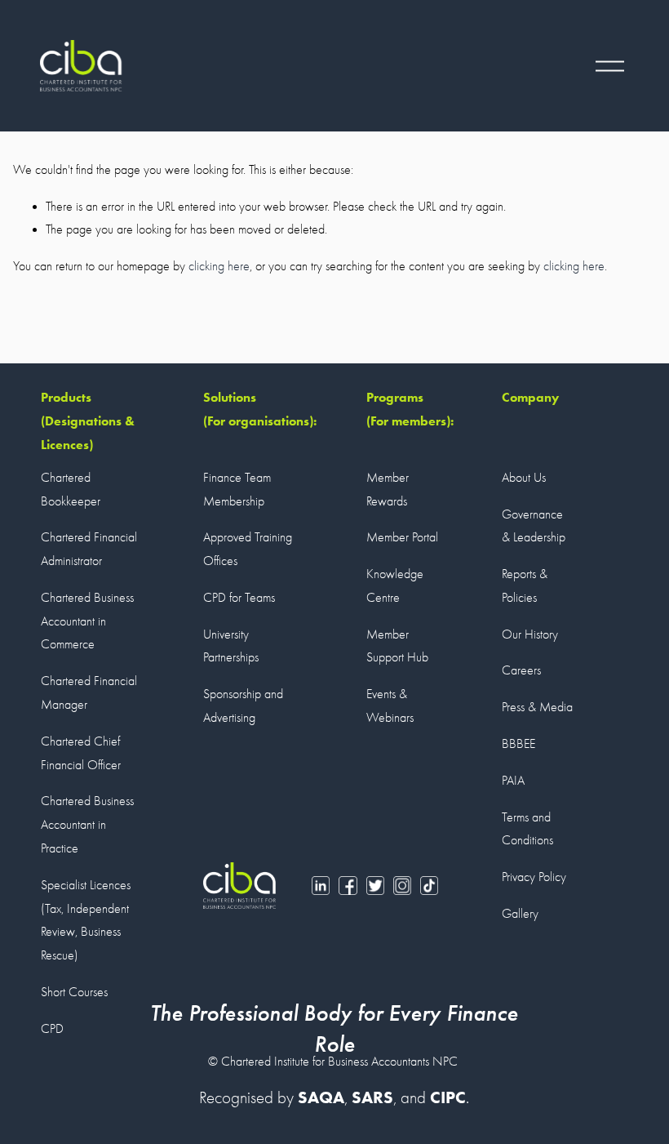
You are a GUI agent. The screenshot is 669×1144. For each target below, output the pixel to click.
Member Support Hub (397, 646)
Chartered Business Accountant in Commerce (87, 621)
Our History (530, 634)
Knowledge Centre (394, 586)
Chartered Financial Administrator (89, 549)
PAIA (513, 780)
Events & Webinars (390, 706)
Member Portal (402, 537)
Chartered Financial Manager (89, 693)
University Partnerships (231, 646)
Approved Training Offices (247, 549)
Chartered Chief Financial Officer (81, 753)
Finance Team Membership (237, 489)
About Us (524, 477)
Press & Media (537, 707)
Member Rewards (387, 489)
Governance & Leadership (533, 526)
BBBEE (518, 744)
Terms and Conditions (527, 829)
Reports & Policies (524, 586)
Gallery (520, 913)
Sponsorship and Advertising (243, 706)
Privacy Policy (534, 877)
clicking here (219, 266)
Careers (521, 670)
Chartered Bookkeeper (70, 489)
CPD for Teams (239, 597)
